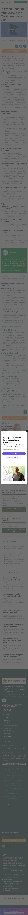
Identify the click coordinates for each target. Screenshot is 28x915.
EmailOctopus (18, 457)
